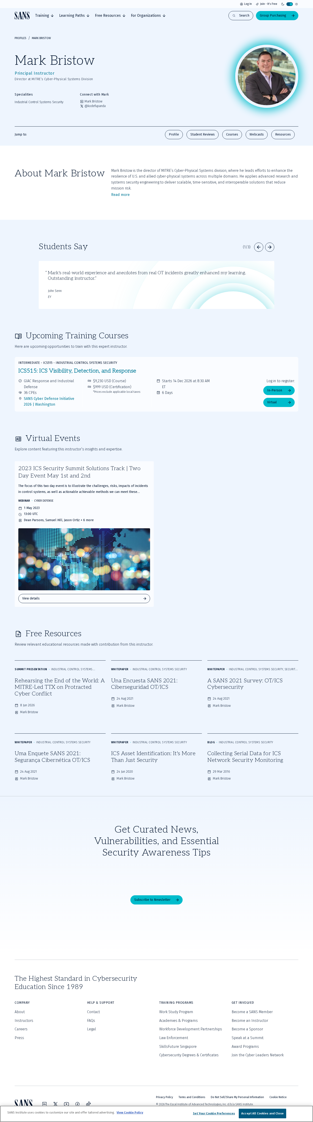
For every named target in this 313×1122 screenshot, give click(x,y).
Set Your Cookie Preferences (214, 1113)
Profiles (20, 38)
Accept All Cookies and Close (262, 1113)
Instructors (24, 1020)
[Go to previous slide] (258, 247)
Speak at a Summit (248, 1038)
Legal (91, 1029)
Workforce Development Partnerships (190, 1029)
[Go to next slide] (269, 247)
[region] (156, 1114)
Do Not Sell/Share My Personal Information (237, 1097)
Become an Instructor (250, 1020)
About (20, 1012)
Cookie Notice (278, 1097)
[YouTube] (66, 1104)
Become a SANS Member (252, 1012)
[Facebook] (77, 1104)
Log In (248, 4)
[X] (55, 1104)
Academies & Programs (178, 1020)
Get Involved (243, 1003)
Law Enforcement (173, 1038)
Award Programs (245, 1046)
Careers (21, 1029)
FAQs (91, 1020)
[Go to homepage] (22, 15)
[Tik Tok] (88, 1104)
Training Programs (176, 1003)
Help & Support (100, 1003)
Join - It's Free (268, 4)
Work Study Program (176, 1012)
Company (22, 1003)
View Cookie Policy (130, 1112)
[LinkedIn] (44, 1104)
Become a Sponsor (247, 1029)
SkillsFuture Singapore (178, 1046)
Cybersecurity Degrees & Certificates (189, 1055)
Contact (93, 1012)
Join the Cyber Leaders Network (258, 1055)
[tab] (44, 15)
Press (19, 1038)
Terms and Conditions (191, 1097)
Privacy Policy (164, 1097)
